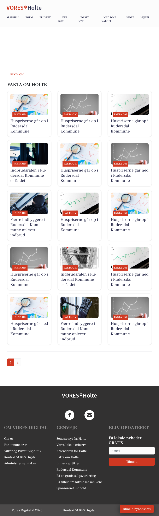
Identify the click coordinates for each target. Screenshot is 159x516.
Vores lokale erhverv (71, 445)
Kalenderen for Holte (72, 451)
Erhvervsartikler (68, 463)
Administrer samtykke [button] (20, 463)
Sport (130, 17)
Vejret (145, 17)
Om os (8, 439)
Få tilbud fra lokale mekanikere (79, 482)
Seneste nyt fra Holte (71, 439)
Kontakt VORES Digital (20, 457)
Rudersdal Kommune (72, 469)
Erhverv (45, 17)
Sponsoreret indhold (71, 488)
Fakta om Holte (68, 457)
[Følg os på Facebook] (70, 415)
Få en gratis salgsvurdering (76, 476)
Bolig (29, 17)
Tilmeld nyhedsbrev (136, 509)
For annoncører (15, 445)
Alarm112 (12, 17)
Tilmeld (131, 462)
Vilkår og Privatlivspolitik (22, 451)
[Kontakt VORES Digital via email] (89, 415)
